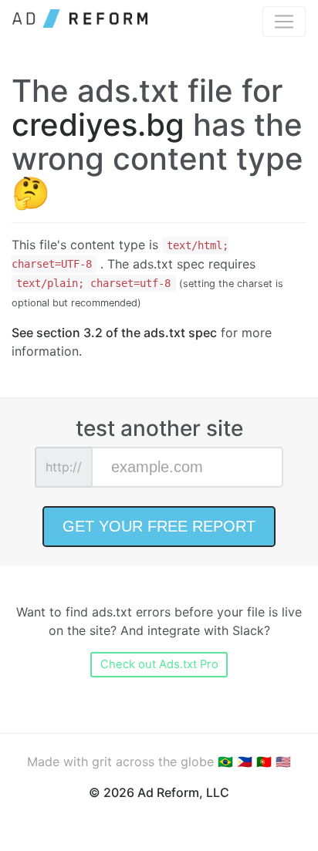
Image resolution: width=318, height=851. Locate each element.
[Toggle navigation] (284, 21)
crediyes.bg (98, 125)
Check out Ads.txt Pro (159, 664)
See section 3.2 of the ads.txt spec (114, 332)
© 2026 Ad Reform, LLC (159, 792)
